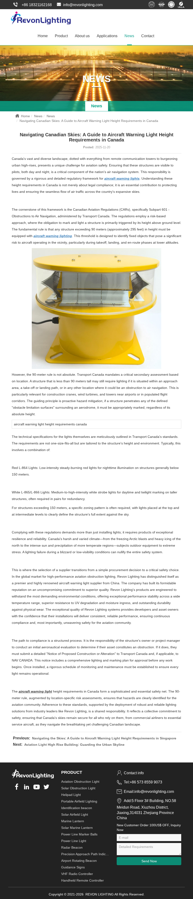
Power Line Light (73, 841)
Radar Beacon (72, 847)
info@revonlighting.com (83, 5)
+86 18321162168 (37, 5)
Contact (147, 36)
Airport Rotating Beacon (79, 861)
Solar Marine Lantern (77, 828)
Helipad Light (71, 795)
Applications (107, 36)
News (129, 36)
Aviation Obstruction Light (80, 781)
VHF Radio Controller (77, 874)
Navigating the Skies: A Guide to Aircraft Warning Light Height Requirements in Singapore (104, 738)
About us (82, 36)
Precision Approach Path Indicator (85, 854)
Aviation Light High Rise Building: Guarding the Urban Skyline (74, 744)
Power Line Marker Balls (79, 834)
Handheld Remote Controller (82, 880)
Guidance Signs (73, 867)
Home (43, 36)
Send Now (149, 861)
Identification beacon (76, 808)
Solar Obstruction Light (78, 788)
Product (61, 36)
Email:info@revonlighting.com (149, 792)
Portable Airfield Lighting (79, 801)
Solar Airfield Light (74, 814)
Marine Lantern (72, 821)
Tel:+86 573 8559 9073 (143, 782)
